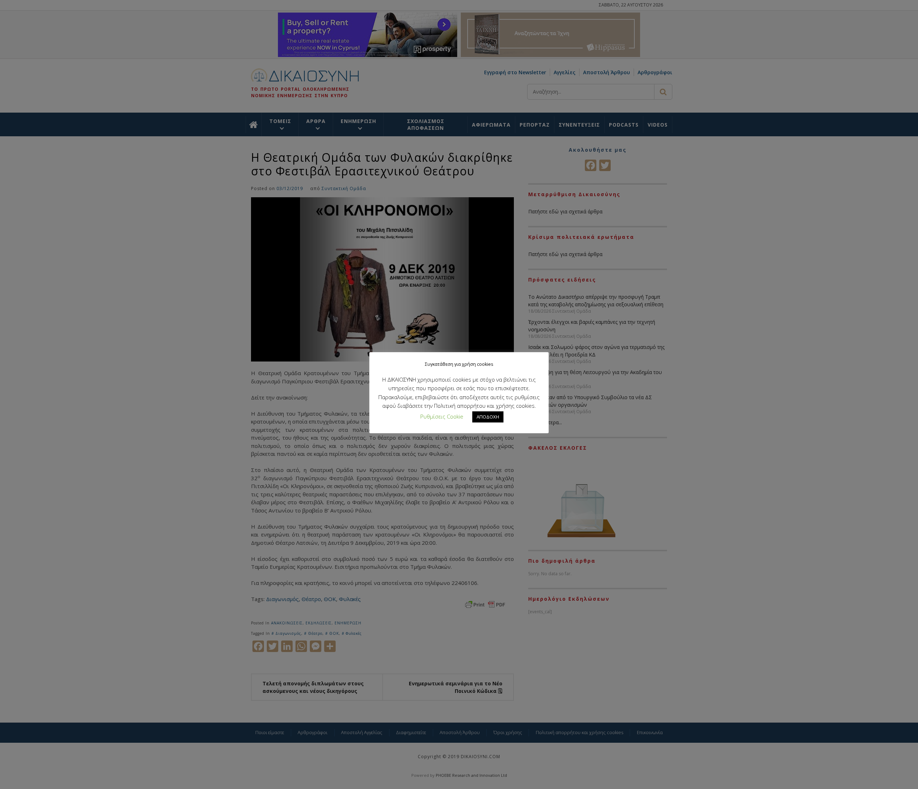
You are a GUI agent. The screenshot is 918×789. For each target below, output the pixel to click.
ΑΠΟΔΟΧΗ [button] (488, 417)
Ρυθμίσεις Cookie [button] (441, 416)
